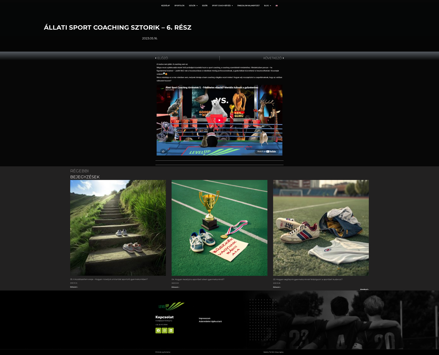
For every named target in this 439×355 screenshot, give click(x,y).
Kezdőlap (165, 6)
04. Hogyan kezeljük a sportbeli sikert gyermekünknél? (198, 279)
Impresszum (204, 318)
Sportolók (179, 6)
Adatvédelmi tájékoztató (210, 321)
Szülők (192, 6)
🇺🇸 (277, 6)
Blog (266, 6)
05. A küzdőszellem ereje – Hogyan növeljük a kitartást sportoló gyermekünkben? (109, 279)
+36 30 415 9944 (161, 325)
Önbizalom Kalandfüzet (248, 6)
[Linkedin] (171, 330)
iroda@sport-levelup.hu (163, 321)
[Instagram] (164, 330)
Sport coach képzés (221, 6)
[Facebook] (158, 330)
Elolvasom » (74, 287)
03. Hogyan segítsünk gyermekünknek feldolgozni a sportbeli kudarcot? (308, 279)
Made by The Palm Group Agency (274, 352)
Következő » (364, 289)
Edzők (204, 6)
